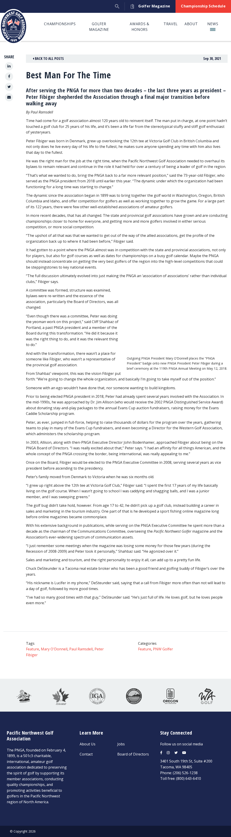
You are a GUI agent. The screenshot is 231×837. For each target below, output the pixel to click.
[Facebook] (9, 76)
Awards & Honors (139, 26)
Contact (86, 754)
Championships (60, 23)
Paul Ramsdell (81, 649)
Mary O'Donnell (54, 649)
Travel (171, 23)
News (212, 23)
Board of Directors (133, 754)
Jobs (121, 744)
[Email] (9, 97)
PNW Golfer (163, 649)
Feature (32, 649)
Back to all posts (49, 58)
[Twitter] (9, 87)
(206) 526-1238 (185, 772)
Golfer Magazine (99, 26)
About (191, 23)
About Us (87, 744)
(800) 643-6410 (188, 778)
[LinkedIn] (9, 66)
